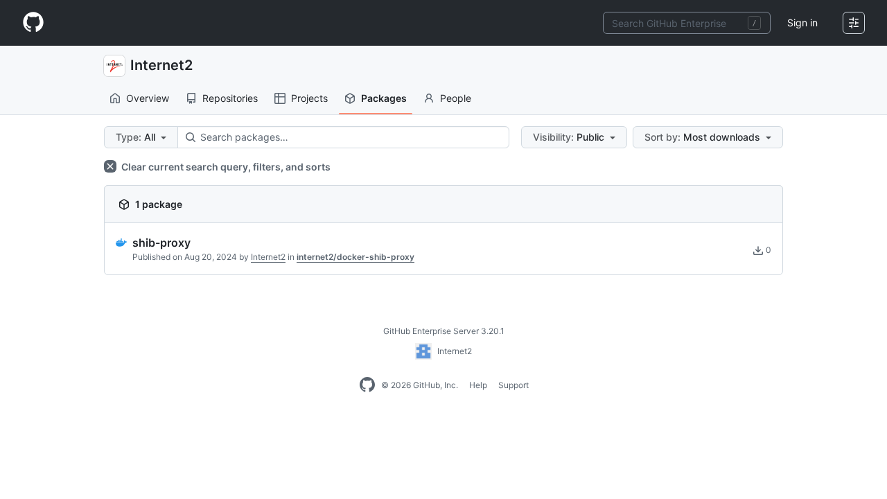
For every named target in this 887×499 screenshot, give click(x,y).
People (455, 98)
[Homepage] (33, 23)
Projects (309, 98)
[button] (141, 137)
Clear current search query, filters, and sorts (225, 167)
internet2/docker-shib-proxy (355, 257)
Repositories (230, 98)
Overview (147, 98)
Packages (384, 98)
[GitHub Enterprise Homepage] (367, 385)
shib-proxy (161, 243)
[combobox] (687, 22)
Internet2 (161, 65)
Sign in (802, 22)
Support (513, 385)
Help (478, 385)
